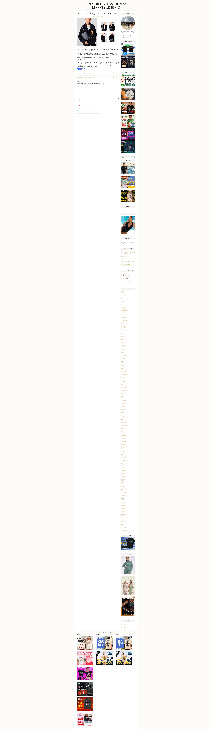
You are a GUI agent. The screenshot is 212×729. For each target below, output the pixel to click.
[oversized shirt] (85, 649)
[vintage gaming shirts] (85, 710)
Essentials (97, 72)
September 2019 (124, 374)
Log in (122, 623)
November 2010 (123, 527)
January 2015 (123, 454)
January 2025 (123, 305)
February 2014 (123, 470)
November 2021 (123, 342)
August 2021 (123, 345)
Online (81, 73)
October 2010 (123, 528)
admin (102, 16)
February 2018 (123, 400)
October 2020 (123, 356)
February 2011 (123, 523)
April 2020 (122, 364)
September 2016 (124, 425)
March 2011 (123, 521)
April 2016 (122, 432)
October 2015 (123, 441)
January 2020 (123, 368)
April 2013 (122, 485)
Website (78, 110)
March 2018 (123, 399)
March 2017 (123, 416)
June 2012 (122, 499)
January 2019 (123, 384)
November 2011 (123, 509)
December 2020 (123, 353)
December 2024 (123, 307)
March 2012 (123, 504)
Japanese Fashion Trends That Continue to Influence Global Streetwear (126, 255)
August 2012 (123, 496)
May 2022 (122, 335)
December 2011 (123, 508)
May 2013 (122, 483)
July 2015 (122, 445)
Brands (93, 72)
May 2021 (122, 348)
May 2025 (122, 301)
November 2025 (123, 295)
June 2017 (122, 412)
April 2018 (122, 397)
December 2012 (123, 490)
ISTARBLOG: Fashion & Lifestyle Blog (106, 5)
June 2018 (122, 394)
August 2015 (123, 444)
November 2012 (123, 492)
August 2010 (123, 531)
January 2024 (123, 314)
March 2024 (123, 313)
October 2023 (123, 318)
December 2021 (123, 340)
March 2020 (123, 365)
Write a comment (80, 72)
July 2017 (122, 410)
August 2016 (123, 426)
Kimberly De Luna (124, 278)
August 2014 (123, 461)
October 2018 (123, 388)
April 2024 (122, 311)
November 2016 (123, 422)
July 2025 (122, 300)
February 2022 (123, 337)
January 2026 (123, 294)
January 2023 (123, 329)
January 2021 (123, 352)
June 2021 (122, 346)
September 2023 (124, 320)
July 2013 (122, 480)
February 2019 (123, 383)
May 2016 (122, 431)
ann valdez (122, 283)
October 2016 (123, 423)
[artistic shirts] (128, 67)
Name (78, 100)
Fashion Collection (106, 72)
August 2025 (123, 298)
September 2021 (124, 343)
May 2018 (122, 396)
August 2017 (123, 409)
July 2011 (122, 515)
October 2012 (123, 493)
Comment (79, 86)
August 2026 (123, 291)
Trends (91, 73)
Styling (88, 73)
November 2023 (123, 317)
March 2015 (123, 451)
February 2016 (123, 435)
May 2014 (122, 466)
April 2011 (122, 520)
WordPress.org (123, 627)
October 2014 (123, 458)
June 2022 (122, 333)
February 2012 (123, 505)
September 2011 (123, 512)
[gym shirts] (85, 695)
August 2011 (123, 514)
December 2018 (123, 386)
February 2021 (123, 351)
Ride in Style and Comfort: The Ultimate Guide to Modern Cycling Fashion (127, 265)
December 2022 (123, 330)
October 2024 (123, 308)
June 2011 (122, 517)
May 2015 (122, 448)
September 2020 (124, 358)
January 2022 (123, 339)
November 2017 (123, 404)
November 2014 (123, 457)
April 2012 (122, 502)
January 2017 (123, 419)
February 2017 (123, 418)
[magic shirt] (128, 139)
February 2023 (123, 327)
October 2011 (123, 511)
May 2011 (122, 518)
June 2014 (122, 464)
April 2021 (122, 349)
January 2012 (123, 506)
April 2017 (122, 415)
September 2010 (124, 530)
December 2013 (123, 473)
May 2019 (122, 380)
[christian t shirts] (128, 99)
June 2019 (122, 378)
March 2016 (123, 434)
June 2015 (122, 447)
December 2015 (123, 438)
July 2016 (122, 428)
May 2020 (122, 362)
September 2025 (124, 297)
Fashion (101, 72)
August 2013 (123, 479)
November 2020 (123, 355)
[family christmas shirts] (128, 86)
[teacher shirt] (85, 664)
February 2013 (123, 488)
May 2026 (122, 292)
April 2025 (122, 302)
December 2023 (123, 316)
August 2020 (123, 359)
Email (78, 105)
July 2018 (122, 393)
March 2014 (123, 469)
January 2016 (123, 437)
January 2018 (123, 402)
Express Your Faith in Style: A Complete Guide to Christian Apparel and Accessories (127, 259)
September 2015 (124, 442)
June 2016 (122, 429)
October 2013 (123, 476)
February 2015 (123, 453)
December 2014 (123, 456)
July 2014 (122, 463)
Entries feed (123, 624)
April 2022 (122, 336)
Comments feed (123, 626)
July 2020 (122, 361)
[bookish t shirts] (128, 201)
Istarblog (112, 72)
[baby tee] (85, 680)
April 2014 (122, 467)
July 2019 (122, 377)
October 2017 (123, 406)
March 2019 (123, 381)
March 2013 (123, 486)
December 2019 (123, 370)
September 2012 (124, 495)
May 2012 (122, 501)
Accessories (90, 72)
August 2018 (123, 391)
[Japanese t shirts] (128, 113)
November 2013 (123, 474)
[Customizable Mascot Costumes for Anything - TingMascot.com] (124, 208)
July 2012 (122, 498)
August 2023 (123, 321)
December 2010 (123, 525)
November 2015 (123, 439)
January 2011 (123, 524)
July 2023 (122, 323)
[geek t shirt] (128, 54)
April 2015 (122, 450)
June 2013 (122, 482)
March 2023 (123, 326)
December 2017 (123, 403)
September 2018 (124, 390)
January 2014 (123, 472)
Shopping (85, 73)
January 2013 (123, 489)
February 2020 (123, 367)
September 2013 (124, 477)
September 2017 (124, 407)
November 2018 (123, 387)
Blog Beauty (111, 632)
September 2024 (124, 310)
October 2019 (123, 372)
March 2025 (123, 304)
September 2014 (124, 460)
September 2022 (124, 332)
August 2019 (123, 375)
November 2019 (123, 371)
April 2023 (122, 324)
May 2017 (122, 413)
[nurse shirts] (85, 726)
